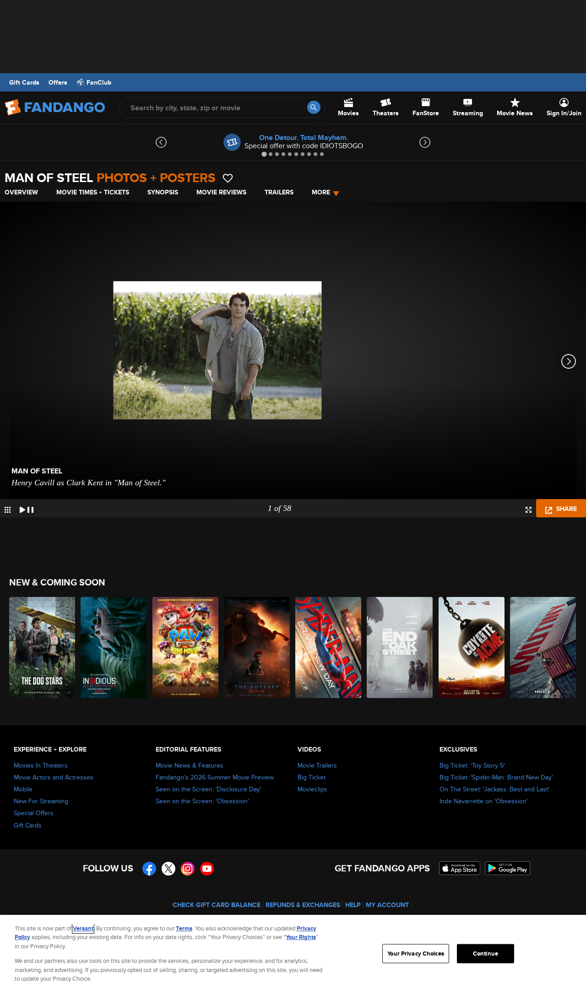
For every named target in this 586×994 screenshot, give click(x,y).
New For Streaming (41, 801)
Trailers (279, 192)
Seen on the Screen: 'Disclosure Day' (208, 789)
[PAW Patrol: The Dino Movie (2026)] (185, 647)
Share (565, 508)
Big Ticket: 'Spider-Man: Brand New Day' (496, 777)
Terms (184, 928)
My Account (387, 904)
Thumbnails (8, 510)
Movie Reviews (221, 192)
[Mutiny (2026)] (543, 647)
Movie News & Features (189, 765)
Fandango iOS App (459, 868)
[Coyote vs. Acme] (472, 647)
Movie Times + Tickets (92, 192)
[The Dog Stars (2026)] (42, 647)
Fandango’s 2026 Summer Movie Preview (215, 777)
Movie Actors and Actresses (53, 777)
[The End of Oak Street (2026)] (400, 647)
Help (353, 904)
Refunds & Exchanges (303, 904)
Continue (485, 953)
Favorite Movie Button (227, 178)
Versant (83, 928)
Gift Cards (24, 82)
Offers (58, 82)
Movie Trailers (317, 765)
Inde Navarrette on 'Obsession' (484, 801)
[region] (293, 954)
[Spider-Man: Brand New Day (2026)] (328, 647)
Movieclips (312, 789)
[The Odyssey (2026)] (257, 647)
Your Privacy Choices (415, 953)
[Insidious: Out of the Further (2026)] (114, 647)
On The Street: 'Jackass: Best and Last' (494, 789)
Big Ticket (312, 777)
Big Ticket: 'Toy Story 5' (472, 765)
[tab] (263, 153)
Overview (21, 192)
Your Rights (301, 937)
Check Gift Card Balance (216, 904)
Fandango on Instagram (188, 869)
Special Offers (34, 812)
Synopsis (162, 192)
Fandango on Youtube (207, 869)
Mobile (23, 789)
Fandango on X (168, 869)
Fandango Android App (508, 868)
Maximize (529, 510)
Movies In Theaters (41, 765)
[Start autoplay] (26, 508)
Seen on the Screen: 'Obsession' (202, 801)
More (321, 192)
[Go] (313, 107)
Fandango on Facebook (149, 869)
